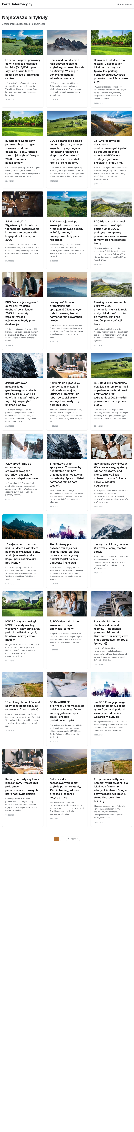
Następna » (73, 839)
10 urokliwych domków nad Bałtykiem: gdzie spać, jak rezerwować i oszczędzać (22, 706)
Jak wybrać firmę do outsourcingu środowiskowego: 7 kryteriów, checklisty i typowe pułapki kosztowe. (22, 471)
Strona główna (124, 4)
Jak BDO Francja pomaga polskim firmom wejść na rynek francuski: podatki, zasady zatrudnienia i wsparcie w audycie (109, 709)
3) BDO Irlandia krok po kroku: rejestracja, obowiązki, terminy (64, 625)
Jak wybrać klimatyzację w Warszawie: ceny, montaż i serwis (111, 548)
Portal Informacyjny (17, 4)
